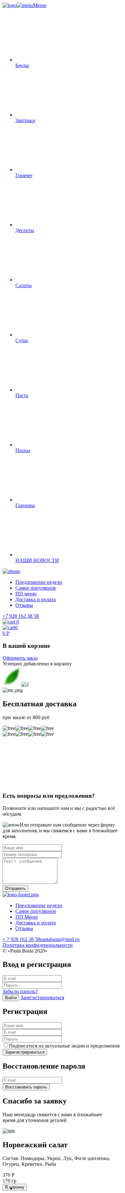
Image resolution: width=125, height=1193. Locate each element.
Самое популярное (35, 588)
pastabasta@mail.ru (59, 939)
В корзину (14, 1187)
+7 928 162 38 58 (21, 616)
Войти (11, 997)
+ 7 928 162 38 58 (21, 939)
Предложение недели (38, 582)
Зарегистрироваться (42, 997)
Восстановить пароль (26, 1087)
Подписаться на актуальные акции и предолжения (64, 1045)
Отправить (15, 888)
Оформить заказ (20, 658)
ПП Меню (26, 917)
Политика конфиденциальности (38, 945)
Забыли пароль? (20, 991)
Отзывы (24, 605)
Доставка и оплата (35, 599)
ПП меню (26, 593)
